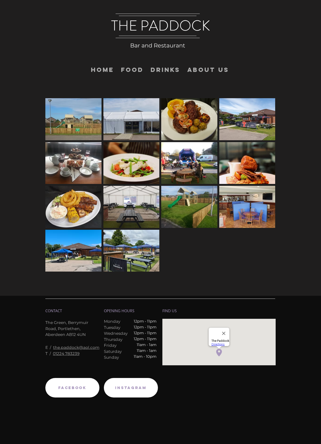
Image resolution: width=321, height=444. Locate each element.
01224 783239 (66, 353)
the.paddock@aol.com (76, 347)
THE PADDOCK (160, 26)
